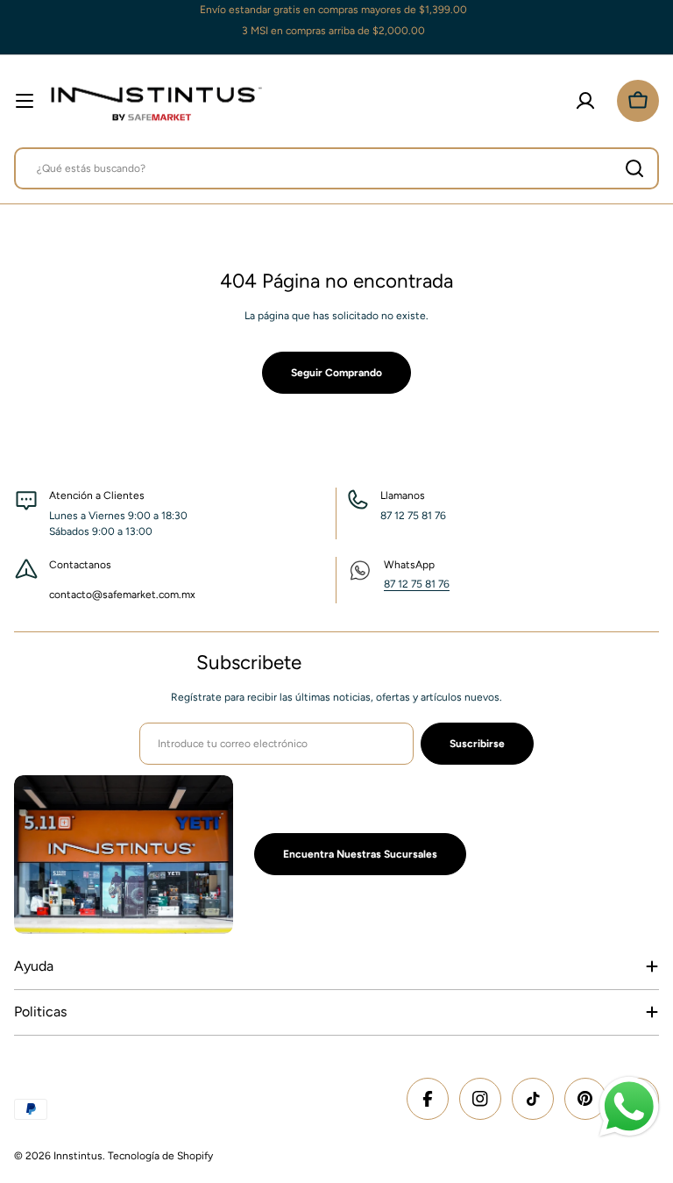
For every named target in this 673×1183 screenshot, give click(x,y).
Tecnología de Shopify (160, 1156)
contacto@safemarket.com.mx (122, 594)
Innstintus (78, 1156)
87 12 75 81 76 (417, 584)
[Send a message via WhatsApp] (629, 1107)
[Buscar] (634, 168)
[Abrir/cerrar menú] (24, 100)
